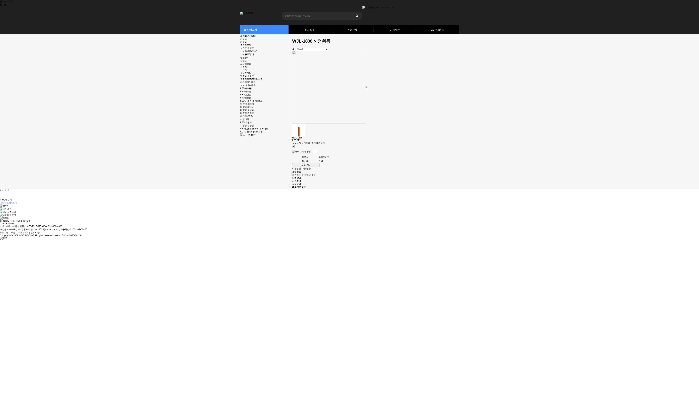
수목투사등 (245, 73)
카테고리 (251, 29)
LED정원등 (245, 97)
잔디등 (243, 70)
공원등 (243, 67)
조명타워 (244, 119)
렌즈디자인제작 (248, 82)
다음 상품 (306, 168)
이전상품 (296, 168)
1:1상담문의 (437, 29)
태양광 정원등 (247, 110)
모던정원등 (245, 63)
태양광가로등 (246, 104)
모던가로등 (245, 45)
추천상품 (352, 29)
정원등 (243, 57)
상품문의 (305, 165)
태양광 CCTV (246, 116)
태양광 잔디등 (247, 113)
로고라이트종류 (248, 85)
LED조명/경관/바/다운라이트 (254, 128)
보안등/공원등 (247, 48)
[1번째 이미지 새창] (298, 130)
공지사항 (395, 29)
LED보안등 (245, 94)
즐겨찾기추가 (6, 1)
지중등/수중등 (247, 125)
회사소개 (309, 29)
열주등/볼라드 (247, 76)
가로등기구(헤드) (248, 51)
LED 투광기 (246, 122)
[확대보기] (367, 87)
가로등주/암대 (247, 54)
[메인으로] (293, 49)
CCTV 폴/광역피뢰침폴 (251, 131)
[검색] (357, 16)
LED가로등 (245, 88)
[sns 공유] (293, 146)
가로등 (243, 39)
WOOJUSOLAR (26, 235)
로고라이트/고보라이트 (251, 79)
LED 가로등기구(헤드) (251, 101)
